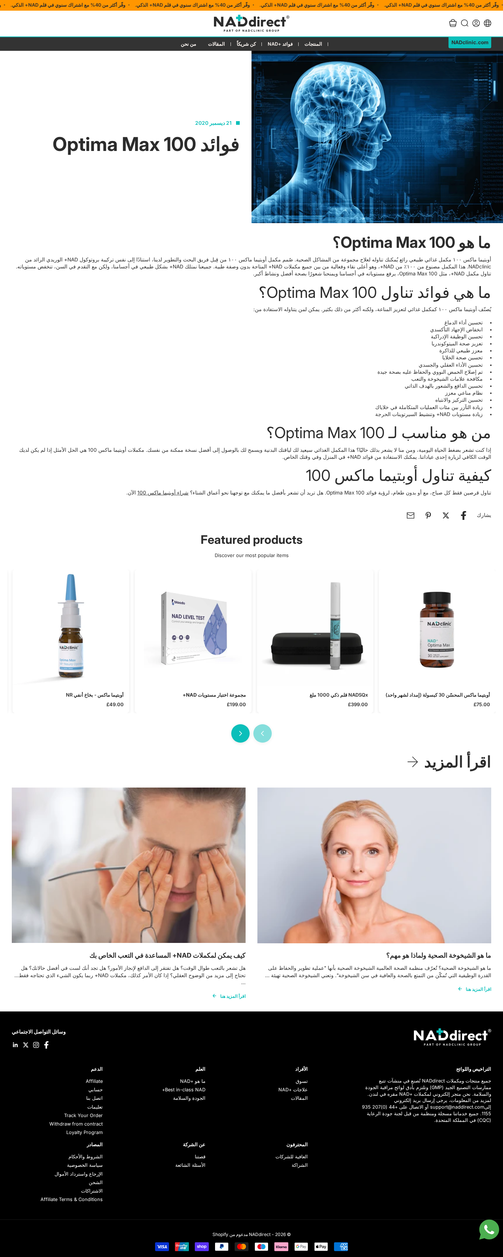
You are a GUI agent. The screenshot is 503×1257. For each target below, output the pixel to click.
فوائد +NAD (280, 44)
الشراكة (300, 1165)
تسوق (302, 1081)
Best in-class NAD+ (183, 1089)
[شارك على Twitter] (446, 515)
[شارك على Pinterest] (428, 515)
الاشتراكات (92, 1191)
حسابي (95, 1089)
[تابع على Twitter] (25, 1045)
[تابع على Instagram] (36, 1045)
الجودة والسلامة (189, 1098)
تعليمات (95, 1107)
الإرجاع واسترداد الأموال (78, 1174)
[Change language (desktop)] (487, 23)
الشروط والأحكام (85, 1156)
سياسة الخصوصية (85, 1165)
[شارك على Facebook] (463, 515)
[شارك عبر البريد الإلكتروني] (410, 515)
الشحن (96, 1182)
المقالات (216, 44)
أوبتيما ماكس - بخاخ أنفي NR (95, 695)
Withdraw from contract (76, 1124)
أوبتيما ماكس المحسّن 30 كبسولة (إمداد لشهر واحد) (438, 695)
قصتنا (200, 1156)
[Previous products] (262, 733)
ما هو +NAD (192, 1081)
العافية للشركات (291, 1156)
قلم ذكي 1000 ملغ (339, 695)
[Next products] (240, 733)
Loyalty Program (84, 1132)
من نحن (188, 44)
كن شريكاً (246, 44)
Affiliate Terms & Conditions (72, 1199)
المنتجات (313, 44)
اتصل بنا (94, 1098)
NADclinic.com (469, 42)
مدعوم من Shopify (230, 1234)
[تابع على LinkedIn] (15, 1045)
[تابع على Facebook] (46, 1045)
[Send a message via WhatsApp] (489, 1229)
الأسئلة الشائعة (190, 1165)
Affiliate (94, 1081)
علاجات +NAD (293, 1089)
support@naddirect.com (457, 1107)
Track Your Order (83, 1115)
